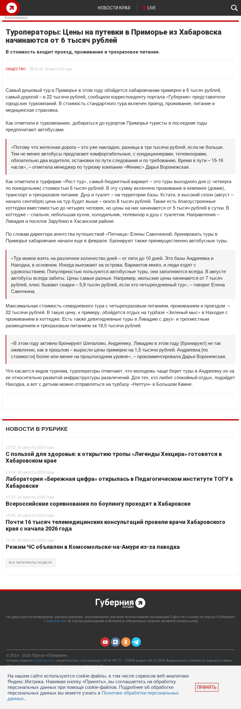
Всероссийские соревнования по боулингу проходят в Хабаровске (98, 503)
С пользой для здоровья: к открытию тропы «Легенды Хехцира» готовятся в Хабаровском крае (114, 457)
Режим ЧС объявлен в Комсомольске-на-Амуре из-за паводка (93, 546)
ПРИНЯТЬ (207, 687)
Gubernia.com (56, 621)
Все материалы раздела (30, 562)
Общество (16, 69)
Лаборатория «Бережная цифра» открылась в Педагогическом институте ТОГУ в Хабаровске (119, 482)
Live (151, 7)
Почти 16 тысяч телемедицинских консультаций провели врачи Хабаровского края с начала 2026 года (115, 525)
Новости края (114, 7)
